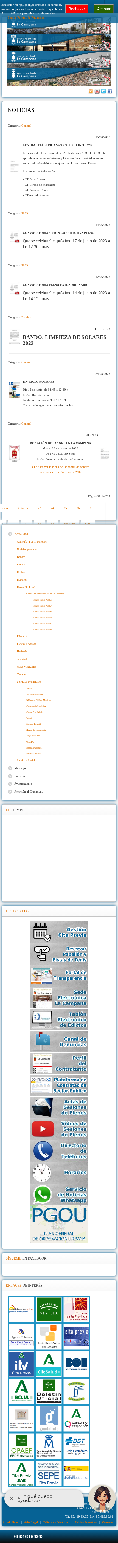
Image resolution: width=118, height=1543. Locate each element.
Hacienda (22, 651)
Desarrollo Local (26, 587)
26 (78, 508)
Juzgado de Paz (33, 736)
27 (91, 508)
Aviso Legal (31, 1522)
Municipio (20, 768)
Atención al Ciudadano (28, 791)
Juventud (22, 658)
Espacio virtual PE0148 (42, 629)
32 (52, 523)
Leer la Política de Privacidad (26, 17)
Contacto (107, 1522)
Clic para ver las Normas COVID (60, 472)
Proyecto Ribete (33, 753)
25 (65, 508)
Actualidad (21, 533)
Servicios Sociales (27, 760)
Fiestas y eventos (26, 643)
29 (13, 523)
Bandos (26, 317)
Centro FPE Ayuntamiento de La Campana (45, 594)
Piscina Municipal (34, 748)
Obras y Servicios (26, 666)
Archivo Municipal (34, 694)
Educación (22, 636)
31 (39, 523)
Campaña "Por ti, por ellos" (32, 541)
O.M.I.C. (30, 742)
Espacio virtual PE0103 (42, 617)
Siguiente (69, 523)
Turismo (21, 674)
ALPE (29, 688)
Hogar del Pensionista (36, 730)
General (26, 125)
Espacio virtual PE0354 (42, 606)
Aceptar (104, 8)
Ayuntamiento (23, 783)
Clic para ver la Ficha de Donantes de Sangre (60, 466)
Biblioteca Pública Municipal (39, 700)
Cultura (21, 571)
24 (52, 508)
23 (39, 508)
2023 (24, 213)
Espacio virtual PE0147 (42, 623)
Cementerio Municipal (36, 706)
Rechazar (76, 8)
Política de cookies (86, 1522)
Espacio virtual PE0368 (42, 600)
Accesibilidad (11, 1522)
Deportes (22, 579)
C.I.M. (29, 718)
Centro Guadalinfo (34, 712)
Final (88, 523)
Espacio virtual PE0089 (42, 611)
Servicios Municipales (29, 681)
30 (26, 523)
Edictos (21, 564)
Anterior (23, 508)
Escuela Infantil (33, 724)
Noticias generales (27, 549)
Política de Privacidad (56, 1522)
